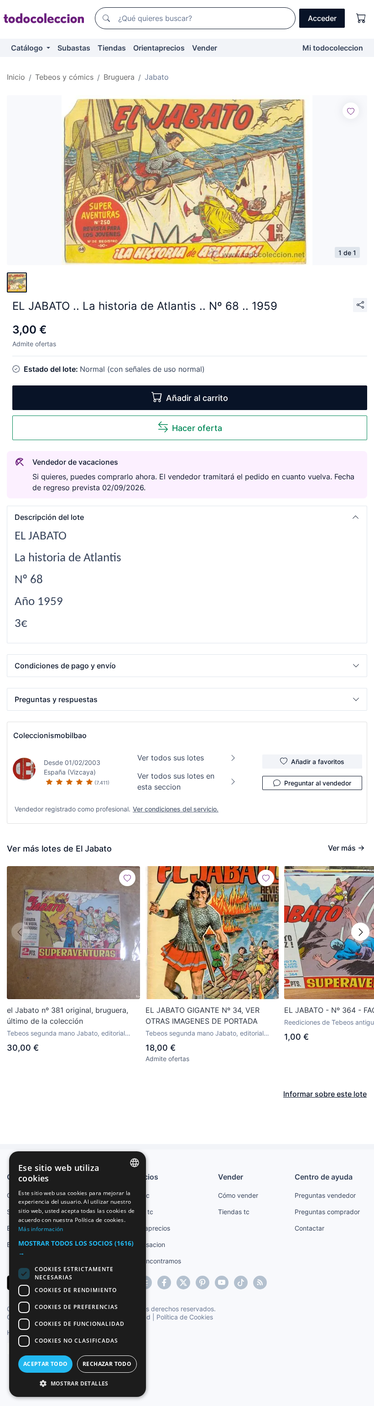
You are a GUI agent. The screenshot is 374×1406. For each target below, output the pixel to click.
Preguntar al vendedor (317, 783)
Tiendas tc (233, 1212)
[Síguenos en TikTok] (241, 1282)
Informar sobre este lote (325, 1093)
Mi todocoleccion (332, 47)
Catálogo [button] (28, 47)
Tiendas (112, 47)
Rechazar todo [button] (107, 1364)
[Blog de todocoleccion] (260, 1282)
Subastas (73, 47)
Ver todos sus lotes (170, 757)
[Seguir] (351, 111)
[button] (187, 517)
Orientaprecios (159, 47)
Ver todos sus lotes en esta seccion (175, 781)
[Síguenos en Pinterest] (202, 1282)
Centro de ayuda (324, 1176)
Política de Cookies (184, 1317)
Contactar (309, 1228)
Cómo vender (238, 1195)
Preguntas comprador (327, 1212)
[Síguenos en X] (183, 1282)
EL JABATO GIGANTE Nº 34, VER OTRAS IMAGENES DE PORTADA (202, 1016)
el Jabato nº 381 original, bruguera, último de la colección (67, 1016)
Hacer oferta (197, 428)
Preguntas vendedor (325, 1195)
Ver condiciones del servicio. (175, 809)
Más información (40, 1229)
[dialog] (77, 1274)
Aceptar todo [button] (45, 1364)
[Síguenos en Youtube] (222, 1282)
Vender (204, 47)
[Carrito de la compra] (361, 18)
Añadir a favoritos (317, 761)
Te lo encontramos (153, 1261)
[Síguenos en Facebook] (164, 1282)
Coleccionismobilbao (50, 735)
